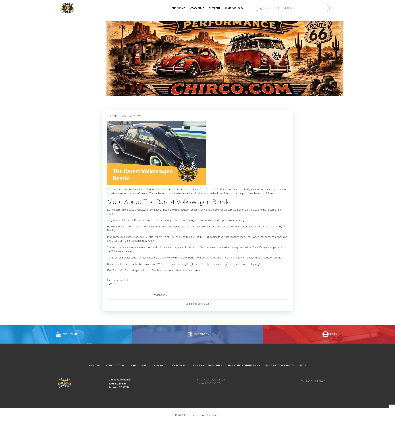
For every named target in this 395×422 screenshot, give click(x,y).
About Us (94, 365)
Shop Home (178, 8)
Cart (145, 365)
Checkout (214, 8)
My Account (196, 8)
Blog (303, 365)
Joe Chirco (115, 116)
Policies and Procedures (207, 365)
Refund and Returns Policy (244, 365)
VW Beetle (125, 280)
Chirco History (115, 365)
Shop (133, 365)
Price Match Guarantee (280, 365)
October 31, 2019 (132, 116)
